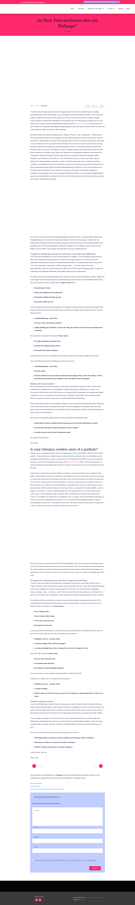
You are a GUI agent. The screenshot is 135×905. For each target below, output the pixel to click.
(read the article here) (73, 462)
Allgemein (44, 105)
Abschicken (95, 868)
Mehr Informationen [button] (36, 783)
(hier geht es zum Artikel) (81, 123)
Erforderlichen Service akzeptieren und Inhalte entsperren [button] (47, 789)
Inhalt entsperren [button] (35, 786)
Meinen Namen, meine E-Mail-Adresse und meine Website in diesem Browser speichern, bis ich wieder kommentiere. (66, 860)
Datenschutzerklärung (95, 897)
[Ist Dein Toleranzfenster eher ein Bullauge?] (67, 70)
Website (36, 847)
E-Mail (37, 837)
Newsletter (102, 897)
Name (38, 827)
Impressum (87, 897)
